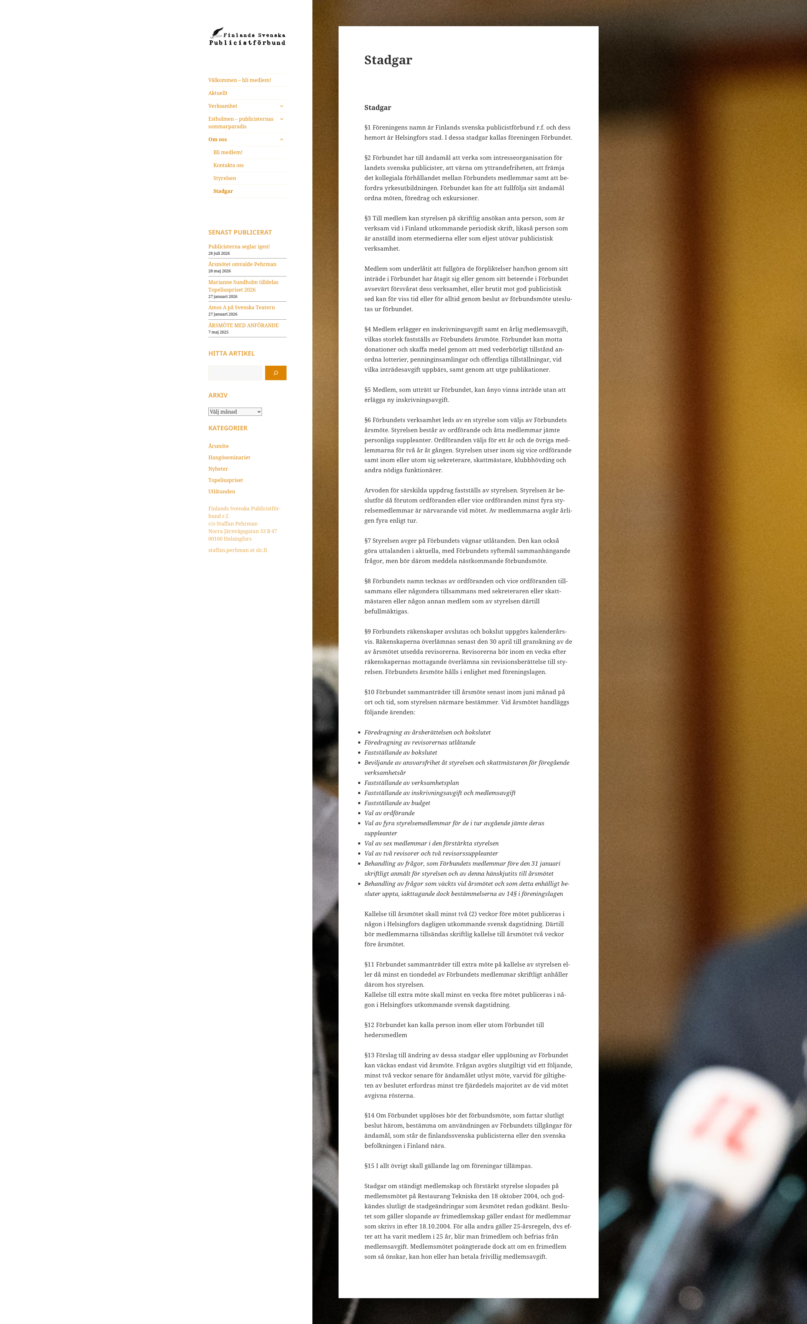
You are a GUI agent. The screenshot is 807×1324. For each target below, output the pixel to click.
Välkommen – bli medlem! (239, 80)
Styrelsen (224, 178)
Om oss (217, 139)
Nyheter (218, 468)
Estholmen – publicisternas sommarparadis (240, 122)
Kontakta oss (228, 165)
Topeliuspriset (225, 480)
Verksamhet (222, 105)
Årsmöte (218, 446)
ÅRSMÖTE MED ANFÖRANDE (243, 325)
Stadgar (223, 191)
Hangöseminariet (229, 457)
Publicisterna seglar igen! (239, 246)
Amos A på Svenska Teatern (241, 307)
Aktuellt (218, 93)
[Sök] (276, 373)
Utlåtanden (221, 491)
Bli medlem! (227, 152)
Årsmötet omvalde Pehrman (242, 264)
